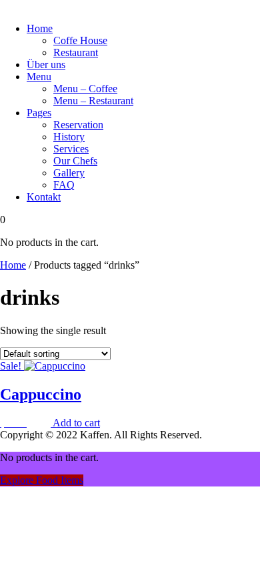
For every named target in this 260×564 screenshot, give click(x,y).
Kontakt (44, 196)
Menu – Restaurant (93, 100)
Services (71, 148)
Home (40, 28)
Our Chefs (75, 160)
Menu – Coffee (85, 88)
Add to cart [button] (76, 422)
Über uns (46, 64)
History (69, 136)
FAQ (64, 184)
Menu (39, 76)
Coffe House (80, 40)
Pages (39, 112)
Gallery (69, 172)
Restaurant (75, 52)
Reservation (78, 124)
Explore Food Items (41, 480)
